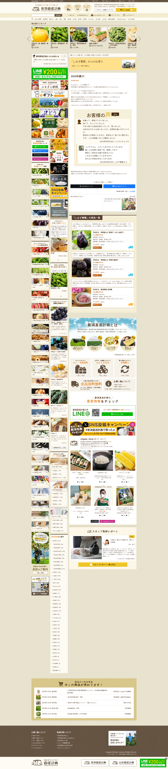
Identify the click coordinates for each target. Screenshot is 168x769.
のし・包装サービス (120, 1)
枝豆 (57, 19)
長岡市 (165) (56, 572)
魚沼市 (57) (56, 621)
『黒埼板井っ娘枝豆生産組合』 (122, 697)
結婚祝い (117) (57, 474)
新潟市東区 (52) (58, 547)
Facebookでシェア (120, 186)
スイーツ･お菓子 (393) (37, 286)
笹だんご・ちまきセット (57, 405)
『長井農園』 (128, 708)
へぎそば (104, 19)
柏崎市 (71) (56, 593)
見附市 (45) (56, 625)
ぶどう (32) (37, 196)
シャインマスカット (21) (40, 206)
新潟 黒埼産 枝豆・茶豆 (75, 697)
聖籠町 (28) (56, 639)
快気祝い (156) (57, 500)
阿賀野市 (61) (57, 604)
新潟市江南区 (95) (59, 554)
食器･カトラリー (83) (37, 450)
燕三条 (79, 19)
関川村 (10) (56, 653)
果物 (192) (37, 254)
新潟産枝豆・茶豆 (73, 708)
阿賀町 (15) (56, 649)
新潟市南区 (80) (58, 561)
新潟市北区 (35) (58, 544)
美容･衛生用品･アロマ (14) (39, 496)
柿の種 (85, 19)
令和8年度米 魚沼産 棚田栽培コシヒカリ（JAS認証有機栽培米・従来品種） (59, 289)
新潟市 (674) (56, 540)
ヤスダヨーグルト (121, 19)
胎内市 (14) (56, 642)
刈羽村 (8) (56, 656)
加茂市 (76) (56, 600)
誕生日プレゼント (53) (59, 477)
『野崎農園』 (128, 714)
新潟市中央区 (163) (59, 551)
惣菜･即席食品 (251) (39, 320)
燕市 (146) (56, 583)
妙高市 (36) (56, 632)
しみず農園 (132, 191)
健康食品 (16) (37, 426)
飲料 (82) (36, 406)
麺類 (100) (37, 331)
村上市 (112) (56, 586)
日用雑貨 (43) (37, 472)
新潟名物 (45, 19)
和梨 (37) (36, 185)
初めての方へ (95, 1)
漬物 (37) (36, 352)
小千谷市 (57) (57, 618)
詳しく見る (81, 375)
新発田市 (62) (57, 607)
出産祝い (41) (57, 470)
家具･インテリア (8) (39, 518)
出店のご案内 (131, 1)
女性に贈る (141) (58, 520)
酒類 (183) (37, 416)
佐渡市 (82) (56, 614)
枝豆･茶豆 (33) (38, 175)
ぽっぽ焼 (98, 19)
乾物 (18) (36, 362)
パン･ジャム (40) (38, 385)
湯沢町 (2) (56, 667)
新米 (61, 19)
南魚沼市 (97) (57, 590)
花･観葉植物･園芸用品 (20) (38, 438)
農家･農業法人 (85, 66)
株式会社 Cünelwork (119, 752)
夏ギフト (51, 19)
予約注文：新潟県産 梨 (57, 379)
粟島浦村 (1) (56, 670)
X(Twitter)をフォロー (41, 155)
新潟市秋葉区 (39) (59, 558)
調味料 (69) (37, 341)
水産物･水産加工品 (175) (38, 298)
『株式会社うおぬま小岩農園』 (60, 294)
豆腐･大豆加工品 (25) (37, 373)
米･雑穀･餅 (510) (38, 275)
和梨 (65, 19)
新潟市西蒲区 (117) (59, 568)
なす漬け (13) (37, 217)
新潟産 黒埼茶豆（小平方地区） (78, 714)
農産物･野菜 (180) (39, 264)
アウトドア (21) (38, 507)
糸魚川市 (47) (57, 611)
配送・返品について (107, 1)
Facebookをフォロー (41, 150)
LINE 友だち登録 (118, 414)
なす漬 (74, 19)
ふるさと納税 (37, 19)
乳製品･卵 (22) (38, 395)
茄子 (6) (36, 227)
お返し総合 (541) (57, 490)
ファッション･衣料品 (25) (38, 484)
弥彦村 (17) (56, 646)
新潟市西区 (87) (58, 565)
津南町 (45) (56, 635)
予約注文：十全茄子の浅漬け (58, 351)
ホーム (87, 1)
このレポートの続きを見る (126, 558)
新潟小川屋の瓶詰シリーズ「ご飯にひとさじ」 (82, 702)
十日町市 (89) (57, 597)
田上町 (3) (56, 660)
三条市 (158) (56, 579)
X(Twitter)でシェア (87, 186)
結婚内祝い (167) (58, 497)
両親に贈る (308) (58, 527)
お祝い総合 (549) (57, 466)
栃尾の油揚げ (111, 19)
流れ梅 (69, 19)
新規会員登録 (34, 1)
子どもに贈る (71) (58, 531)
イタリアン (91, 19)
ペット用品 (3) (38, 528)
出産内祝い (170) (58, 493)
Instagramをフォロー (41, 159)
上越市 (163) (56, 575)
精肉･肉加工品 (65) (39, 310)
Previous (28, 38)
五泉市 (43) (56, 628)
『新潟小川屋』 (127, 702)
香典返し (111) (57, 504)
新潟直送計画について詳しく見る (125, 354)
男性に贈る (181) (58, 524)
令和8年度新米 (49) (39, 237)
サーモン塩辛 (131, 19)
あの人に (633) (56, 516)
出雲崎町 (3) (56, 663)
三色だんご (54, 433)
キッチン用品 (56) (39, 462)
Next (139, 38)
